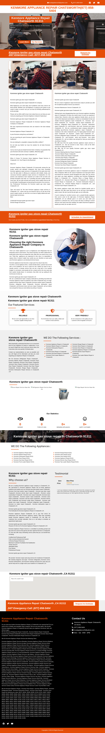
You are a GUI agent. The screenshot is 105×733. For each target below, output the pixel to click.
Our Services (37, 42)
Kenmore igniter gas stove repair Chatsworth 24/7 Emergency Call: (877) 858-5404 (35, 53)
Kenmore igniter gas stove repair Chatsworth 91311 (35, 215)
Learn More (24, 42)
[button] (56, 487)
